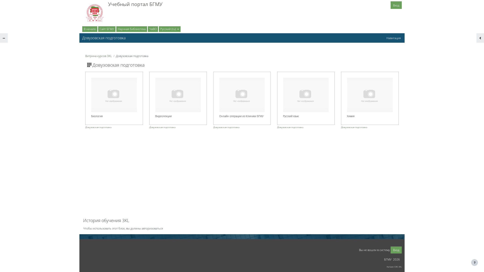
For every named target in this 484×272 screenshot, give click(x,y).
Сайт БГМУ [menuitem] (107, 29)
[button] (170, 29)
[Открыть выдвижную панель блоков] (480, 38)
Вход (396, 5)
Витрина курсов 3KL (98, 56)
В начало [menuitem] (90, 29)
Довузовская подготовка (98, 127)
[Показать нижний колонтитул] (474, 262)
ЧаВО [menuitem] (153, 29)
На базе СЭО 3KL (394, 266)
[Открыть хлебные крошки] (4, 38)
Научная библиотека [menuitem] (132, 29)
